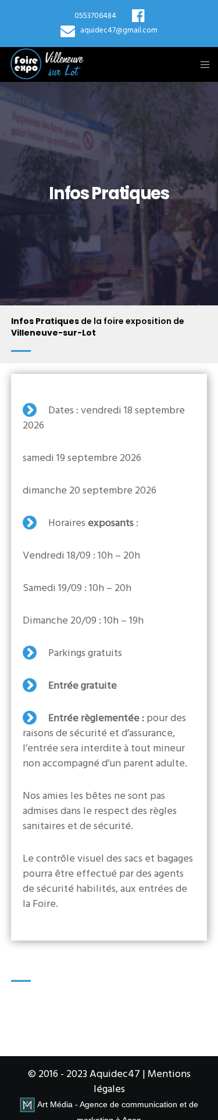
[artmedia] (27, 1104)
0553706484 (95, 16)
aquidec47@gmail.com (119, 30)
